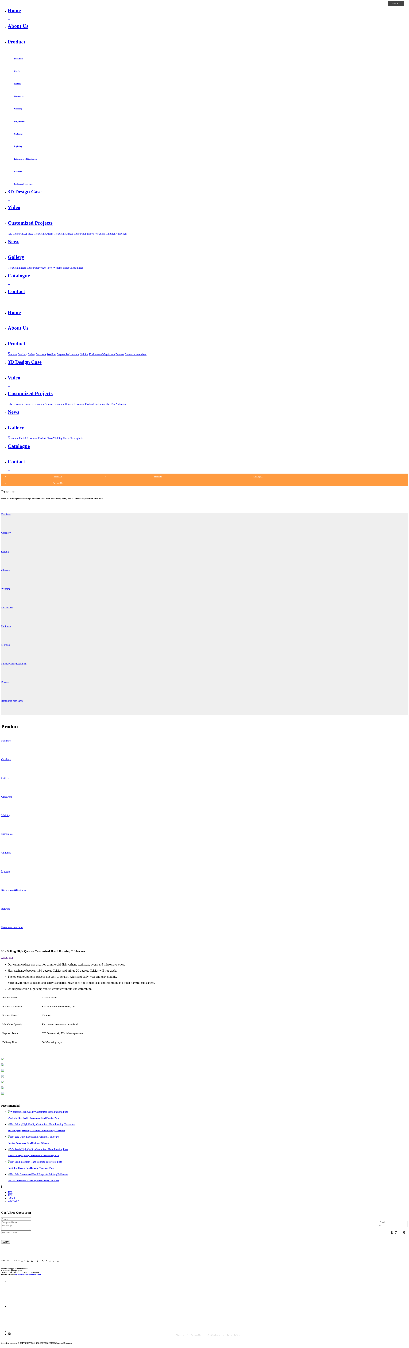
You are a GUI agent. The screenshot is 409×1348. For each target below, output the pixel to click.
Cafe (108, 233)
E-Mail (11, 1198)
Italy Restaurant (15, 233)
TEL (10, 1192)
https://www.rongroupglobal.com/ (28, 1274)
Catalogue (258, 476)
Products (158, 476)
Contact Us (57, 483)
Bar (113, 233)
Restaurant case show (23, 184)
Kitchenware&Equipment (25, 159)
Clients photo (76, 267)
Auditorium (121, 233)
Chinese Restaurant (75, 233)
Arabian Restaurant (54, 233)
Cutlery (17, 83)
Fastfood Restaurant (95, 233)
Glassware (18, 96)
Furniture (18, 59)
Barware (18, 171)
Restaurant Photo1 (17, 267)
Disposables (19, 121)
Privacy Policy (233, 1335)
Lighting (18, 146)
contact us (196, 1335)
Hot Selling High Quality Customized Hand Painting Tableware (36, 1130)
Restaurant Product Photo (40, 267)
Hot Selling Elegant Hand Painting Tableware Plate (31, 1168)
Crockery (18, 71)
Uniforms (18, 134)
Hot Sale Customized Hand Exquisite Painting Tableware (33, 1180)
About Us (58, 476)
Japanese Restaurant (34, 233)
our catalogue (214, 1335)
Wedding (18, 109)
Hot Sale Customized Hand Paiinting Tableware (29, 1143)
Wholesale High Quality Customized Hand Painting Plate (33, 1118)
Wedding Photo (61, 267)
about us (180, 1335)
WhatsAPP (13, 1201)
